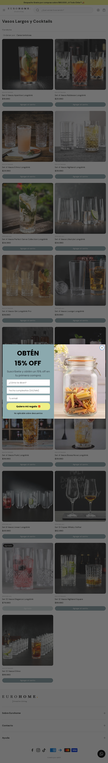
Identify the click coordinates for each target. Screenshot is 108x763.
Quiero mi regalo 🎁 (28, 406)
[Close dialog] (102, 347)
